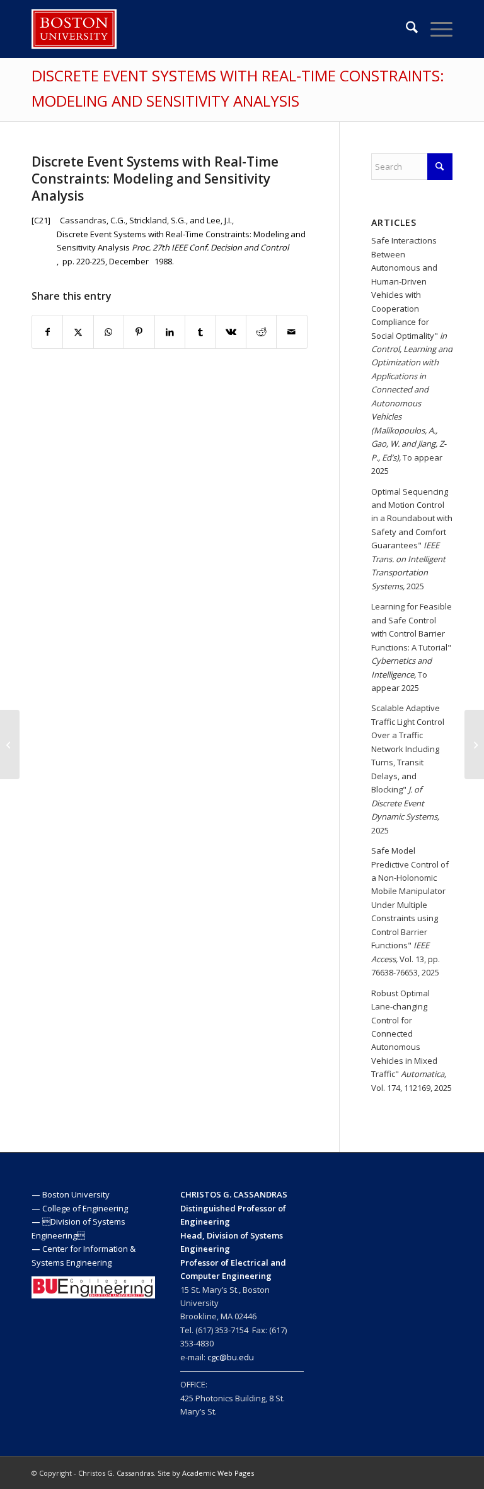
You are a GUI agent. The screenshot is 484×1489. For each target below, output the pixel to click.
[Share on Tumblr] (200, 331)
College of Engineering (85, 1208)
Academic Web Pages (218, 1473)
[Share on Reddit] (261, 331)
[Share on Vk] (230, 331)
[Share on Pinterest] (139, 331)
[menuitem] (405, 29)
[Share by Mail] (292, 331)
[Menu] (435, 29)
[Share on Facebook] (47, 331)
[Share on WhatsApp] (109, 331)
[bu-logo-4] (74, 29)
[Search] (405, 29)
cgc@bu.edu (230, 1357)
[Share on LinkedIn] (170, 331)
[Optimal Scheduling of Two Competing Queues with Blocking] (10, 744)
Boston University (76, 1194)
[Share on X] (78, 331)
